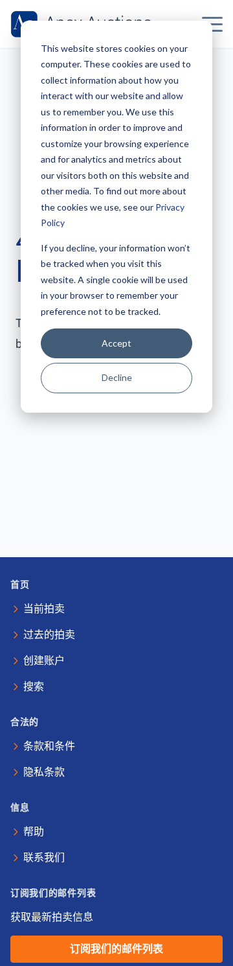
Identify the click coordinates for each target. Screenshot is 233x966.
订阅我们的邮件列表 (116, 949)
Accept (116, 343)
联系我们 (44, 857)
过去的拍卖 (49, 634)
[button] (212, 24)
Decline (117, 377)
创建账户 (44, 660)
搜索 (33, 686)
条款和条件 (49, 746)
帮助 (33, 831)
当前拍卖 (44, 609)
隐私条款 (44, 772)
